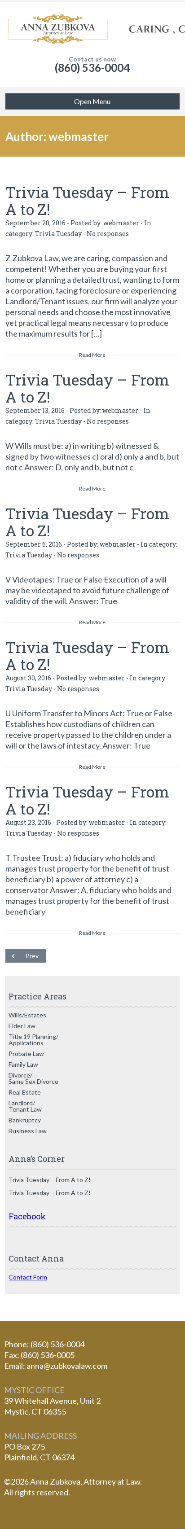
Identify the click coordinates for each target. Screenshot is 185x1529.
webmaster (121, 223)
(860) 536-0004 (92, 67)
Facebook (27, 1216)
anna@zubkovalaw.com (66, 1366)
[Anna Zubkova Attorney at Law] (92, 29)
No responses (108, 233)
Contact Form (28, 1277)
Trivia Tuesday (58, 233)
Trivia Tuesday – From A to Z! (87, 200)
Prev (32, 955)
